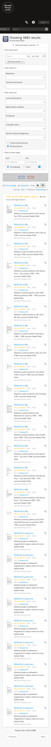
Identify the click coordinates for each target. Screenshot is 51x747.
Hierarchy (24, 185)
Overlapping (15, 167)
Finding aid (10, 116)
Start (8, 158)
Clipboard (26, 22)
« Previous (12, 736)
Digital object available (15, 107)
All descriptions (16, 146)
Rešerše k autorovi (23, 533)
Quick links (33, 22)
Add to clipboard (45, 205)
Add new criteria (14, 61)
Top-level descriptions (19, 143)
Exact (28, 167)
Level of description (13, 98)
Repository (10, 73)
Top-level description (14, 82)
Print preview (10, 185)
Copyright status (12, 124)
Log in (43, 22)
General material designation (17, 133)
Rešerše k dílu (21, 205)
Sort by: (17, 189)
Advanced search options (25, 45)
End (27, 158)
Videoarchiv (23, 211)
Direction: (31, 189)
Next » (43, 736)
